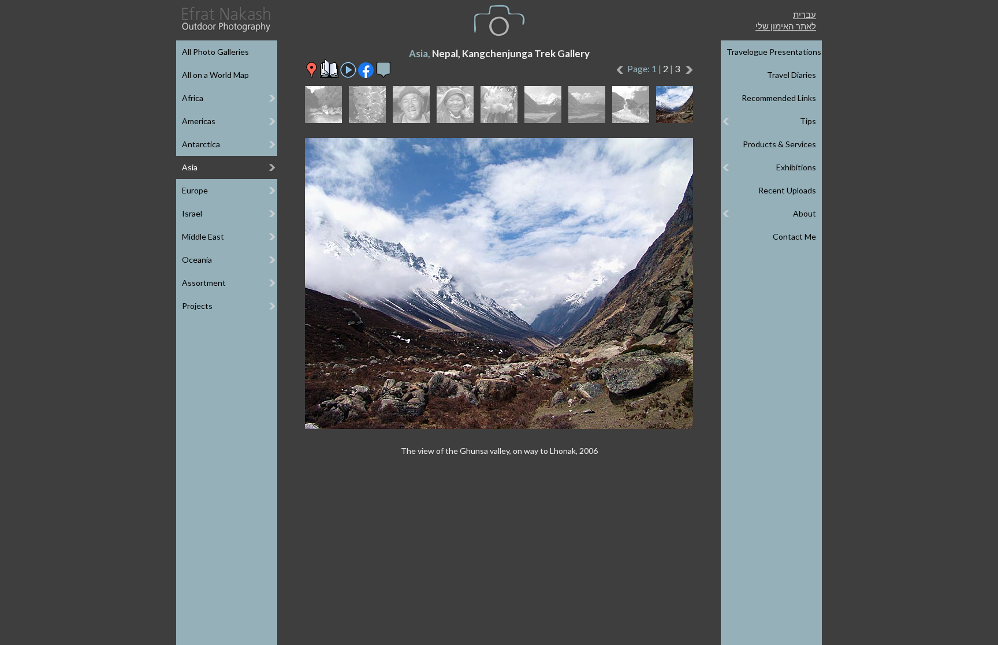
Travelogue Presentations (774, 52)
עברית (804, 14)
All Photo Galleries (215, 52)
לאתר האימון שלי (785, 26)
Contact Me (794, 236)
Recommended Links (779, 98)
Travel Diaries (791, 75)
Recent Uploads (787, 190)
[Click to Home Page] (225, 19)
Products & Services (779, 144)
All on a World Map (215, 75)
